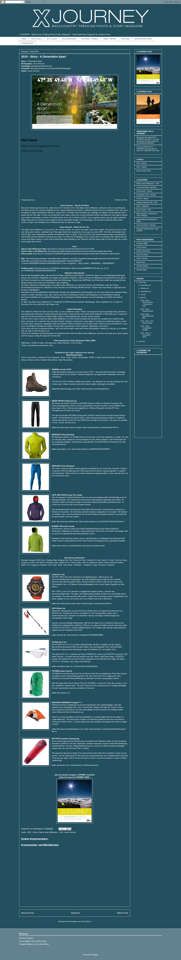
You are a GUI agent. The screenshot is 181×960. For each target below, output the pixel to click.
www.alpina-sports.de (64, 666)
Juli (142, 294)
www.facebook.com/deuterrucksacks (84, 765)
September (145, 291)
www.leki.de (60, 635)
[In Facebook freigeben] (67, 829)
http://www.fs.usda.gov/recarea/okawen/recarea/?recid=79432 (70, 249)
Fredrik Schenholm (143, 251)
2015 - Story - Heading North (146, 310)
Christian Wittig (141, 243)
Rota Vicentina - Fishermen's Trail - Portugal (146, 215)
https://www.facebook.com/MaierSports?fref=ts (101, 427)
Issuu (33, 200)
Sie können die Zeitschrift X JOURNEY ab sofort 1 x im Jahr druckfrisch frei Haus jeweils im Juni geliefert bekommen (147, 140)
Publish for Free (121, 200)
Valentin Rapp (141, 270)
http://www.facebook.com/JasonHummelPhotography (50, 68)
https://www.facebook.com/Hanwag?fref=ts (93, 389)
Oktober (144, 288)
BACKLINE (125, 39)
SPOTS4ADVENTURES (143, 39)
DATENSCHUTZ (28, 43)
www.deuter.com (62, 765)
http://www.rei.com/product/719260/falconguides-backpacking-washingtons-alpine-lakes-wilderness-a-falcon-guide (76, 254)
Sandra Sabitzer (142, 266)
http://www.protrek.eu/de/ (66, 604)
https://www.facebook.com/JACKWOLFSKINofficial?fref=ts (102, 522)
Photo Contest (36, 39)
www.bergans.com (63, 449)
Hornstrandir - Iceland (144, 191)
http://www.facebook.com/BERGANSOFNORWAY (91, 449)
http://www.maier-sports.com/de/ (68, 427)
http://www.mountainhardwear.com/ (69, 729)
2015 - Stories (32, 832)
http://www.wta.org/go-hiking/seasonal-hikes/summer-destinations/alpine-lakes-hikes (80, 251)
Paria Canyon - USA (143, 210)
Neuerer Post (27, 913)
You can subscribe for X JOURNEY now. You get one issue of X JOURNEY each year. (147, 149)
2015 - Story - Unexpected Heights (145, 328)
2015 (141, 282)
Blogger (95, 955)
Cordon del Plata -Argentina (146, 187)
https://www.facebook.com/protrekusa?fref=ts (94, 604)
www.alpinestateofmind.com (41, 66)
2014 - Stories (141, 163)
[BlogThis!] (62, 829)
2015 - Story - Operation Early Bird (147, 316)
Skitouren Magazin (26, 938)
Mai (142, 298)
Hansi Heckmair (142, 255)
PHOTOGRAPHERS (69, 39)
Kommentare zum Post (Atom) (79, 921)
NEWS (24, 39)
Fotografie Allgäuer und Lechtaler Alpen (34, 944)
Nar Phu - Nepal (142, 199)
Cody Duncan (141, 247)
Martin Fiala (140, 262)
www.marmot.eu (62, 546)
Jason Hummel (70, 832)
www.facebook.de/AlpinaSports (86, 666)
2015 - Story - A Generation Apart (145, 335)
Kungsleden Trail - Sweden (146, 195)
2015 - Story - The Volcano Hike (146, 322)
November (145, 285)
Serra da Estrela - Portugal (146, 225)
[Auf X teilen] (65, 829)
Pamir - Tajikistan (142, 206)
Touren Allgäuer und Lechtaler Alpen (32, 941)
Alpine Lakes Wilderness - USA (51, 832)
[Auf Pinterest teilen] (70, 829)
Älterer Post (122, 913)
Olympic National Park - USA (146, 202)
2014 (141, 341)
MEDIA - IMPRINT (109, 39)
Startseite (75, 913)
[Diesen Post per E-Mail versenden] (60, 829)
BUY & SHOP (52, 39)
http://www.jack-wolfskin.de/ (67, 522)
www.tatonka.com (63, 693)
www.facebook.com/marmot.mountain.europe (87, 546)
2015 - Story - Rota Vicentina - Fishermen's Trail (146, 303)
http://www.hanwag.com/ (66, 389)
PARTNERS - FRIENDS (89, 39)
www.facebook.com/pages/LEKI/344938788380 (85, 635)
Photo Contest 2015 (143, 171)
